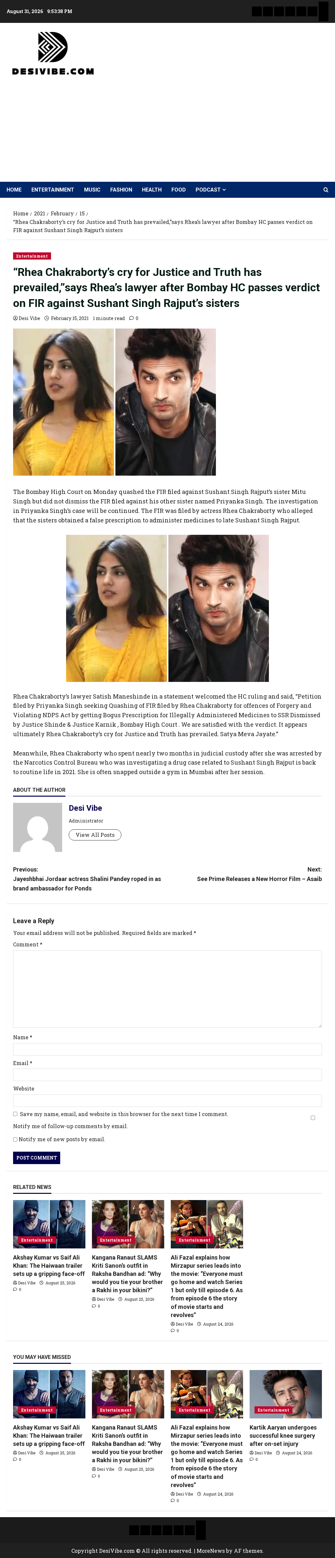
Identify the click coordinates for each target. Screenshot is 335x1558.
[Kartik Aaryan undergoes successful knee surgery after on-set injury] (286, 1394)
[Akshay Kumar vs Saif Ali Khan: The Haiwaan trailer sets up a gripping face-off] (49, 1224)
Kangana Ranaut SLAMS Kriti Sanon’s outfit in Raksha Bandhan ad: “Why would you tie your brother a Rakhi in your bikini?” (127, 1274)
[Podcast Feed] (323, 16)
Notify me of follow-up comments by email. (70, 1126)
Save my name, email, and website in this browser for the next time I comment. (124, 1113)
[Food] (312, 11)
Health (152, 190)
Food (178, 190)
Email (22, 1062)
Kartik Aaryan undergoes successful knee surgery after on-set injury (283, 1435)
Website (23, 1088)
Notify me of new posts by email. (62, 1139)
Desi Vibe (29, 318)
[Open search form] (326, 190)
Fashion (121, 190)
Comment (28, 944)
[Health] (301, 11)
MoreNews (211, 1550)
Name (22, 1037)
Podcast (208, 190)
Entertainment (52, 190)
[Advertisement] (166, 126)
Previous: (87, 879)
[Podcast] (323, 6)
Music (92, 190)
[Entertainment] (268, 11)
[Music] (279, 11)
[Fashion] (290, 11)
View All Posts (95, 834)
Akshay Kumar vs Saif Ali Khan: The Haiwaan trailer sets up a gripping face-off (49, 1265)
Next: (259, 874)
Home (14, 190)
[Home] (257, 11)
